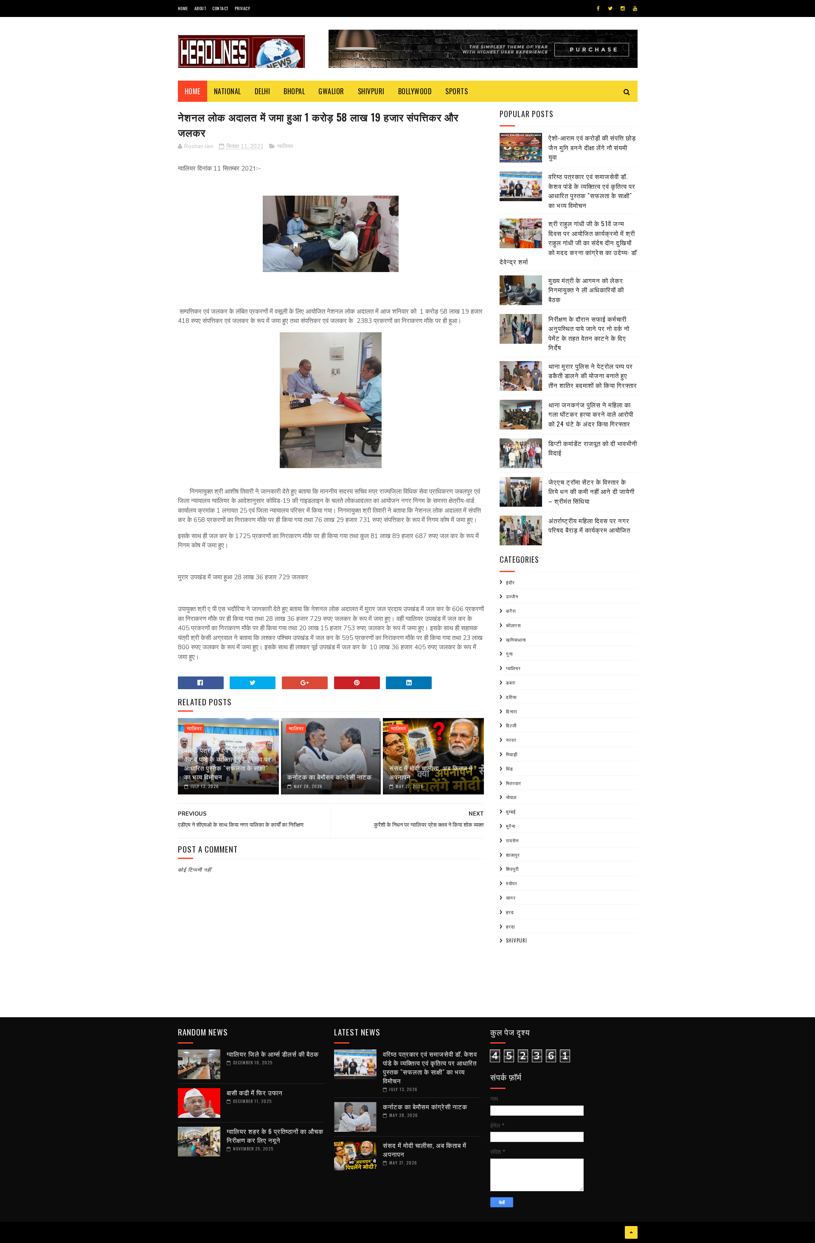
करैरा (511, 610)
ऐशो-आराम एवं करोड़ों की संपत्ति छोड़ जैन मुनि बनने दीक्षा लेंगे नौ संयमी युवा (592, 147)
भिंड (509, 768)
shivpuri (516, 940)
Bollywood (415, 91)
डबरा (510, 682)
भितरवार (513, 783)
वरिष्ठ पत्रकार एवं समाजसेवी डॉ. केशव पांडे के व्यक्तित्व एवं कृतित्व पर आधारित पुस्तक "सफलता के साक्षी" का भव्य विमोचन (227, 763)
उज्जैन (512, 596)
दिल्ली (511, 725)
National (227, 91)
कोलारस (513, 625)
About (200, 8)
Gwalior (331, 91)
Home (183, 8)
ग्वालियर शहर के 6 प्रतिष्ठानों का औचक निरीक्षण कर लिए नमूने (275, 1135)
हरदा (510, 926)
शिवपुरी (512, 868)
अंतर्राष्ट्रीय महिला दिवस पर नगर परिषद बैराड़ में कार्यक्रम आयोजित (589, 525)
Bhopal (294, 91)
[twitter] (610, 8)
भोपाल (511, 797)
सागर (511, 897)
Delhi (262, 91)
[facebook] (598, 8)
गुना (509, 653)
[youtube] (635, 8)
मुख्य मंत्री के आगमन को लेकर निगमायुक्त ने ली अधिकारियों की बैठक (586, 289)
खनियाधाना (516, 639)
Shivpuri (371, 91)
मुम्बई (511, 811)
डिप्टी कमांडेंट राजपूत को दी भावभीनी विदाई (592, 447)
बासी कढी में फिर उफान (255, 1092)
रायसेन (512, 840)
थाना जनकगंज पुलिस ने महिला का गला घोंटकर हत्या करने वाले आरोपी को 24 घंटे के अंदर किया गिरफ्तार (590, 414)
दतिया (511, 696)
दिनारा (511, 711)
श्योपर (511, 883)
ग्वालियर (285, 146)
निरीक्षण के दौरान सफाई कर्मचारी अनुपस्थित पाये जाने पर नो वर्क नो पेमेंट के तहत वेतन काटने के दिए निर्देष (589, 333)
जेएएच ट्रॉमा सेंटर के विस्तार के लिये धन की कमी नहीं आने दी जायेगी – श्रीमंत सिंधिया (591, 491)
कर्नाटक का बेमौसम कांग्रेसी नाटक (329, 776)
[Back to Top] (631, 1232)
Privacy (242, 8)
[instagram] (623, 8)
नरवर (511, 739)
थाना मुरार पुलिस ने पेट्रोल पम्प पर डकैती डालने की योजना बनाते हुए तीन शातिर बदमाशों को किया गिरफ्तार (592, 375)
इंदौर (510, 582)
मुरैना (510, 825)
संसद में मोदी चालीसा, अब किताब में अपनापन (431, 772)
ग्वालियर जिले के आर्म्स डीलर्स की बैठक (273, 1053)
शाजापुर (513, 854)
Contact (220, 8)
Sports (456, 91)
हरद (510, 912)
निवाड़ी (511, 754)
